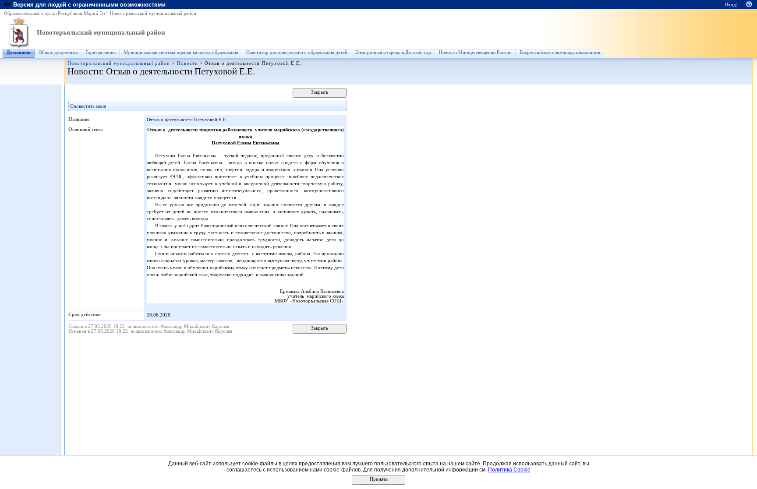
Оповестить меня (88, 106)
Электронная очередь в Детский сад (393, 52)
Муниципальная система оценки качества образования (181, 52)
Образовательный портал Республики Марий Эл (54, 13)
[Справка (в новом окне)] (749, 3)
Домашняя (19, 52)
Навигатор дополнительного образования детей (296, 52)
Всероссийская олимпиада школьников (560, 52)
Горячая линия (100, 52)
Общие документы (58, 52)
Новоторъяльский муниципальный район (153, 13)
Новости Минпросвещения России (475, 52)
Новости (187, 63)
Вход (730, 4)
